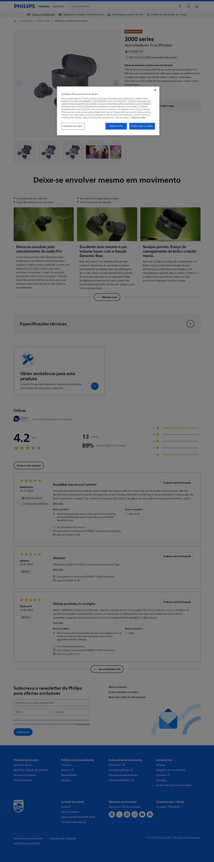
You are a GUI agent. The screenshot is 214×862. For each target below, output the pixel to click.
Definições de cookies (73, 126)
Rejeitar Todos (116, 126)
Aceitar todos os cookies (142, 126)
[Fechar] (155, 90)
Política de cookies (138, 117)
